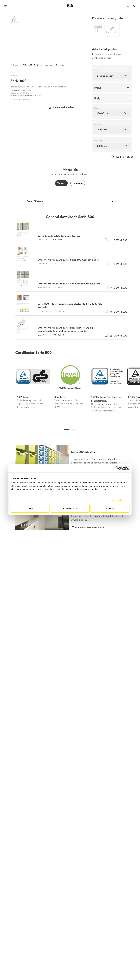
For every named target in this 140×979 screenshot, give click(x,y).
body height (98, 124)
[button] (10, 386)
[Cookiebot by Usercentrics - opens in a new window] (117, 468)
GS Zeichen (23, 396)
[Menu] (5, 6)
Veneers (61, 183)
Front (97, 87)
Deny (30, 508)
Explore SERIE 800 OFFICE (89, 527)
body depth (98, 141)
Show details (118, 500)
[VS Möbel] (70, 5)
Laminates (78, 183)
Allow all (110, 508)
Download (120, 239)
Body (97, 98)
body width (98, 108)
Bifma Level (59, 396)
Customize (68, 508)
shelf (96, 71)
